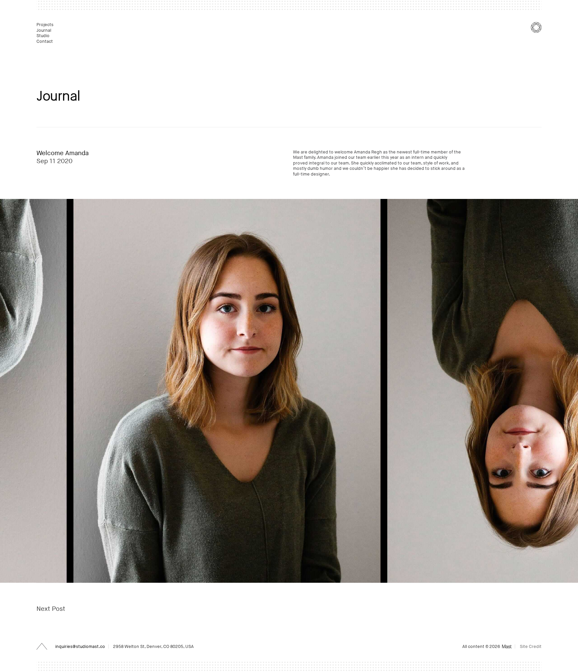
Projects (45, 24)
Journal (44, 30)
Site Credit (531, 646)
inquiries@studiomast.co (80, 646)
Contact (45, 41)
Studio (43, 35)
